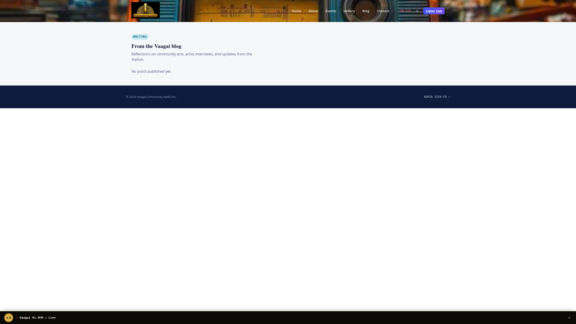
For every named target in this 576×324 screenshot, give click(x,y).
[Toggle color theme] (417, 11)
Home (296, 11)
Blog (365, 11)
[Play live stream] (8, 317)
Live (434, 11)
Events (331, 11)
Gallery (349, 11)
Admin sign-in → (437, 96)
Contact (383, 11)
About (313, 11)
